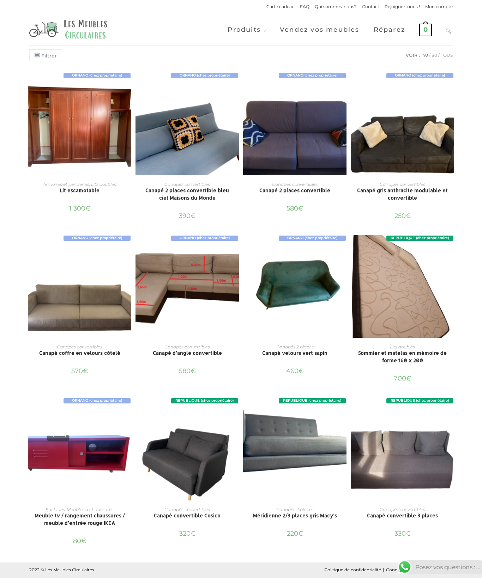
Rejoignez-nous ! (402, 6)
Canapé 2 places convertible (294, 190)
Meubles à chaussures (90, 509)
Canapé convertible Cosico (187, 515)
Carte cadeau (280, 6)
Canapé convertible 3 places (402, 515)
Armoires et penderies (66, 184)
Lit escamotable (80, 190)
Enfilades (55, 509)
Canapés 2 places (295, 346)
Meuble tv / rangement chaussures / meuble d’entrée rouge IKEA (80, 519)
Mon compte (439, 6)
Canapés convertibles (187, 184)
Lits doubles (103, 184)
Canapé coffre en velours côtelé (79, 353)
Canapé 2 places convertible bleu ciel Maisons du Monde (187, 194)
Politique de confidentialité (352, 569)
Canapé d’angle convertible (187, 353)
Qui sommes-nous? (336, 6)
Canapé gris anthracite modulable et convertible (402, 194)
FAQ (304, 6)
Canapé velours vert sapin (294, 353)
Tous (447, 55)
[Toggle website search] (448, 29)
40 (425, 55)
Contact (370, 6)
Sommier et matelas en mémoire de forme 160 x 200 (402, 356)
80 (434, 55)
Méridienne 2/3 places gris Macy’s (295, 515)
